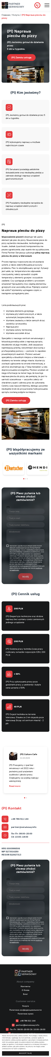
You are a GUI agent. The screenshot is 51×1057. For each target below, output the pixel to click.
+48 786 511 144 (19, 819)
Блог (25, 994)
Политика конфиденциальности (25, 1010)
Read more (14, 786)
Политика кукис (25, 1013)
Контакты (25, 986)
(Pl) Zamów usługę (21, 57)
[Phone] (37, 5)
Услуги (15, 15)
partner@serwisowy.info (23, 827)
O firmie (25, 990)
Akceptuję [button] (25, 1053)
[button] (23, 478)
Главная (6, 15)
